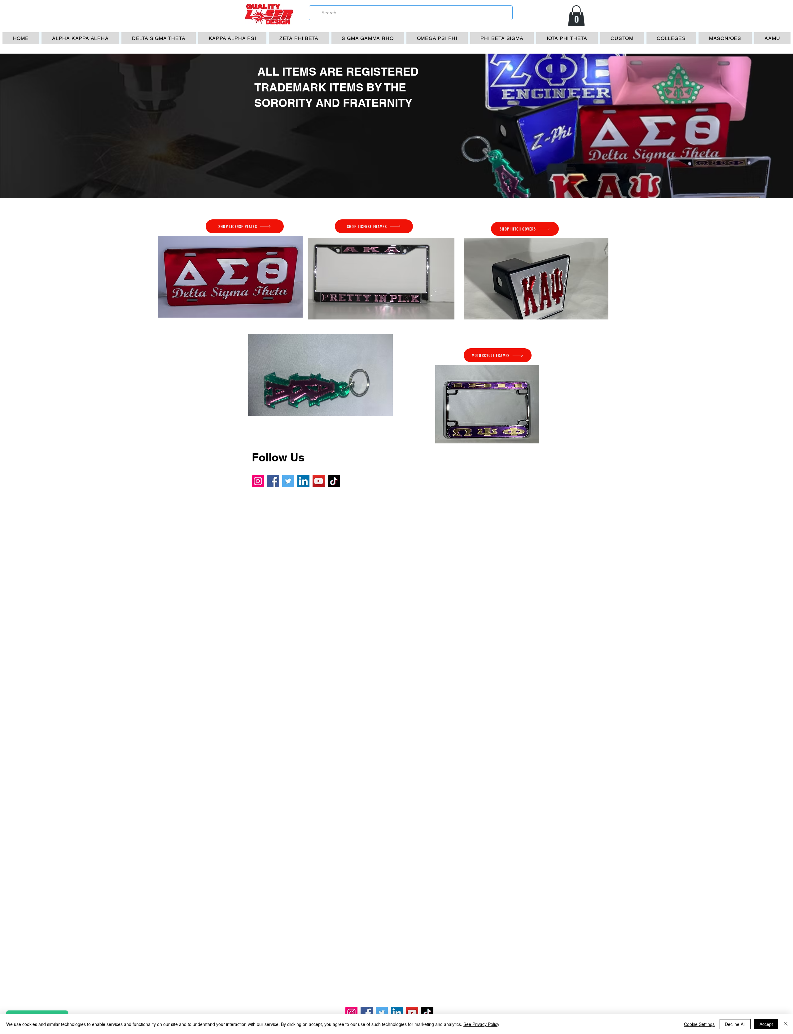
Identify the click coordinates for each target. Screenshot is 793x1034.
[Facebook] (273, 481)
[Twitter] (288, 481)
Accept (766, 1024)
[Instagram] (258, 481)
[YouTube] (319, 481)
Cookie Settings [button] (699, 1024)
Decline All (735, 1024)
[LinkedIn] (303, 481)
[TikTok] (334, 481)
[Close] (785, 1024)
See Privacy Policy (481, 1024)
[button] (576, 15)
